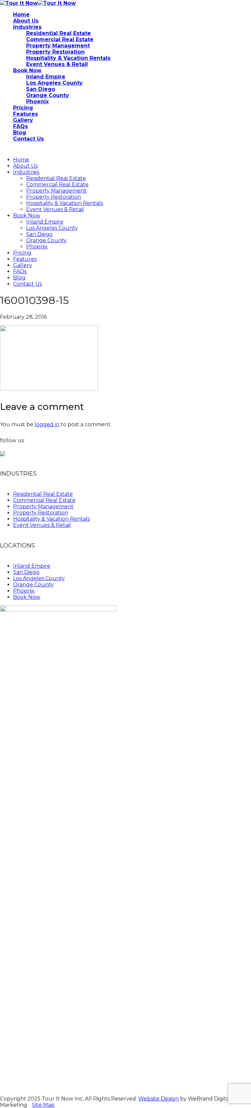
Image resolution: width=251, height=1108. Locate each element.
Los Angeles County (52, 228)
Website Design (158, 1099)
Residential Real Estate (56, 178)
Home (21, 160)
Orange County (46, 240)
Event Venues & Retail (55, 209)
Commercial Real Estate (57, 184)
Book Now (26, 215)
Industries (26, 172)
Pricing (22, 253)
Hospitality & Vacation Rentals (64, 203)
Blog (19, 278)
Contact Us (27, 284)
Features (25, 259)
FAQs (19, 271)
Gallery (22, 265)
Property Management (56, 191)
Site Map (43, 1105)
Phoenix (37, 246)
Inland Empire (44, 222)
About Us (25, 166)
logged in (47, 424)
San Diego (39, 234)
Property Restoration (53, 197)
